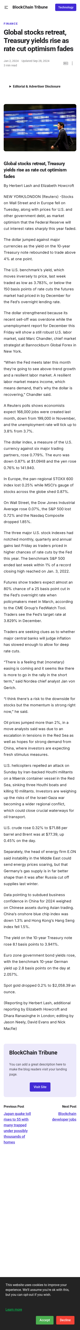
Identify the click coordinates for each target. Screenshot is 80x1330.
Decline (65, 1320)
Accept (45, 1320)
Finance (11, 23)
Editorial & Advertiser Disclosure (37, 86)
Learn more (14, 1309)
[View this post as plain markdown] (66, 63)
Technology (65, 7)
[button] (6, 7)
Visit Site (40, 1087)
